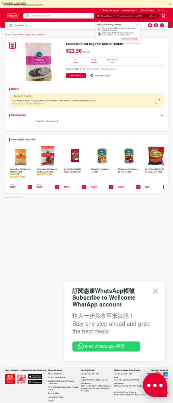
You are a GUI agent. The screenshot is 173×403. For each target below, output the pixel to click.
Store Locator (148, 10)
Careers (51, 400)
